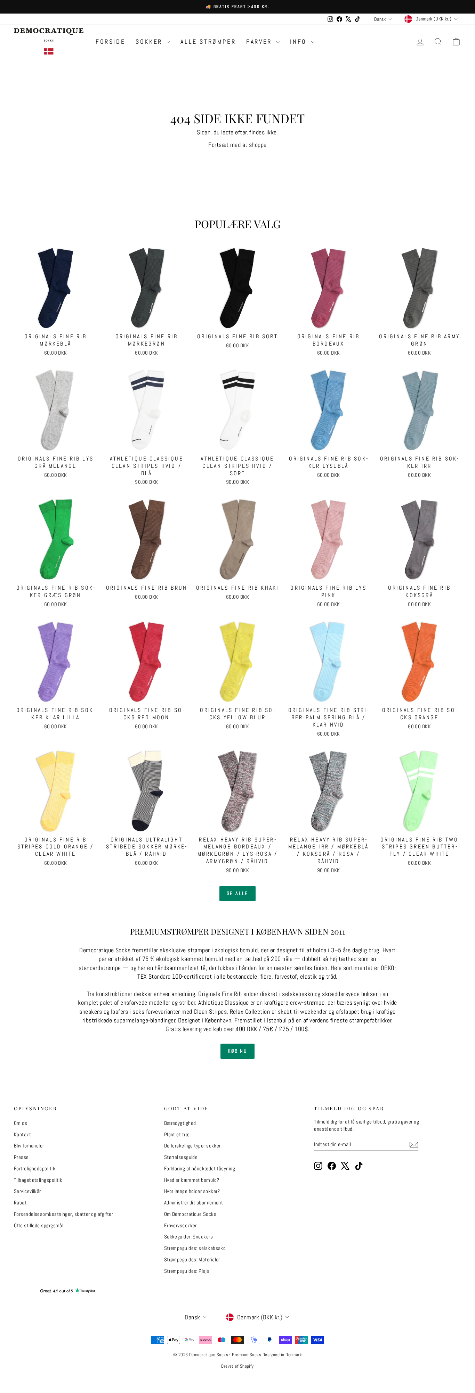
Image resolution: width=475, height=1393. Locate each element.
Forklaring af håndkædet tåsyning (199, 1168)
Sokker (150, 41)
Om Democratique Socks (190, 1214)
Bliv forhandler (29, 1145)
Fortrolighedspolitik (34, 1168)
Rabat (20, 1202)
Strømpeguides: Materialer (192, 1259)
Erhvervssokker (180, 1225)
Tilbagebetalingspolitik (38, 1180)
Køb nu (237, 1051)
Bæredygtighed (180, 1123)
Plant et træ (177, 1134)
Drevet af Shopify (237, 1366)
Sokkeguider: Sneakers (188, 1236)
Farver (260, 41)
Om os (20, 1123)
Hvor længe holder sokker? (192, 1191)
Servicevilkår (27, 1191)
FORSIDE (110, 41)
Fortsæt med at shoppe (237, 145)
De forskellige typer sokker (192, 1145)
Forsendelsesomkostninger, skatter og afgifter (63, 1214)
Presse (21, 1157)
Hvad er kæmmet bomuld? (191, 1180)
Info (299, 41)
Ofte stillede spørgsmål (38, 1225)
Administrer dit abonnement (193, 1202)
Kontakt (22, 1134)
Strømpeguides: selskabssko (195, 1248)
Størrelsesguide (181, 1157)
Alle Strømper (208, 41)
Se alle (238, 893)
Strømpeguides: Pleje (186, 1271)
